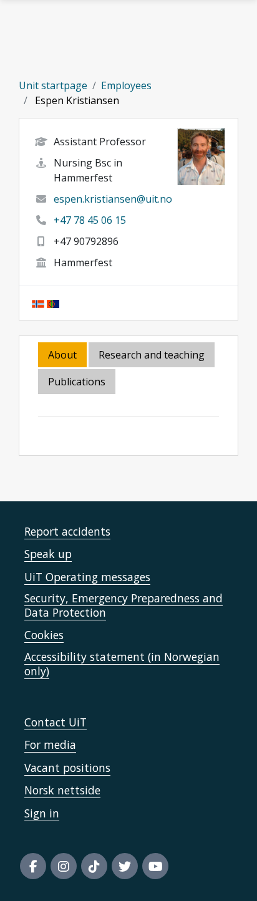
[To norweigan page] (38, 303)
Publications (76, 381)
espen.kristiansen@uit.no (113, 199)
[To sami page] (53, 303)
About (62, 355)
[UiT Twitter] (125, 866)
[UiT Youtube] (155, 866)
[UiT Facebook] (33, 866)
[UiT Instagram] (64, 866)
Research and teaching (152, 355)
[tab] (77, 382)
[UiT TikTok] (94, 866)
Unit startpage (53, 85)
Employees (126, 85)
